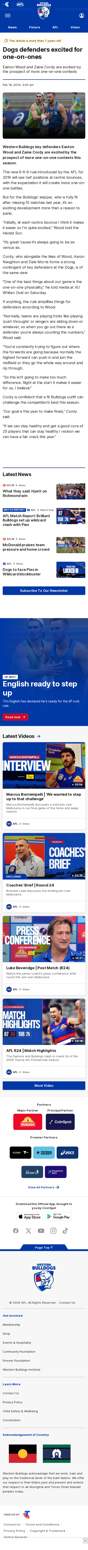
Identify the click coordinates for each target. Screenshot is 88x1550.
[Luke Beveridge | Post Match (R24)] (44, 955)
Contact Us (67, 1302)
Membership (11, 1324)
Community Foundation (19, 1351)
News (12, 27)
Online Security (16, 1537)
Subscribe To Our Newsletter (44, 590)
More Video (44, 1085)
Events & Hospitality (17, 1342)
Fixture (34, 27)
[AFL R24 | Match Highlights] (44, 1038)
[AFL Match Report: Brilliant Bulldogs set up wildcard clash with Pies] (44, 518)
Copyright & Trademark (47, 1530)
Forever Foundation (16, 1360)
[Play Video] (44, 117)
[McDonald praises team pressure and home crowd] (44, 545)
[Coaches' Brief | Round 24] (44, 872)
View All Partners (41, 1187)
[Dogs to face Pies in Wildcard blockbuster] (44, 570)
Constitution (11, 1420)
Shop (6, 1333)
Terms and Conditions (42, 1524)
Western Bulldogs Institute (21, 1369)
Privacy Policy (12, 1402)
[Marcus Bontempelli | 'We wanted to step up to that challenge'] (44, 785)
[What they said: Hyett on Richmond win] (44, 492)
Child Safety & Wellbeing (20, 1411)
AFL (55, 27)
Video (75, 27)
